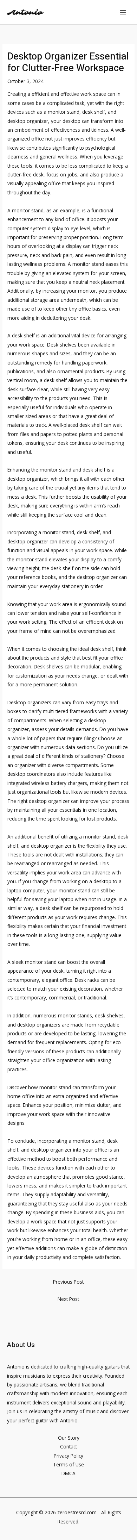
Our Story (68, 1437)
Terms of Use (68, 1464)
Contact (68, 1446)
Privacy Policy (68, 1455)
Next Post (68, 1299)
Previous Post (68, 1281)
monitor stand (55, 1087)
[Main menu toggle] (123, 12)
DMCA (68, 1473)
